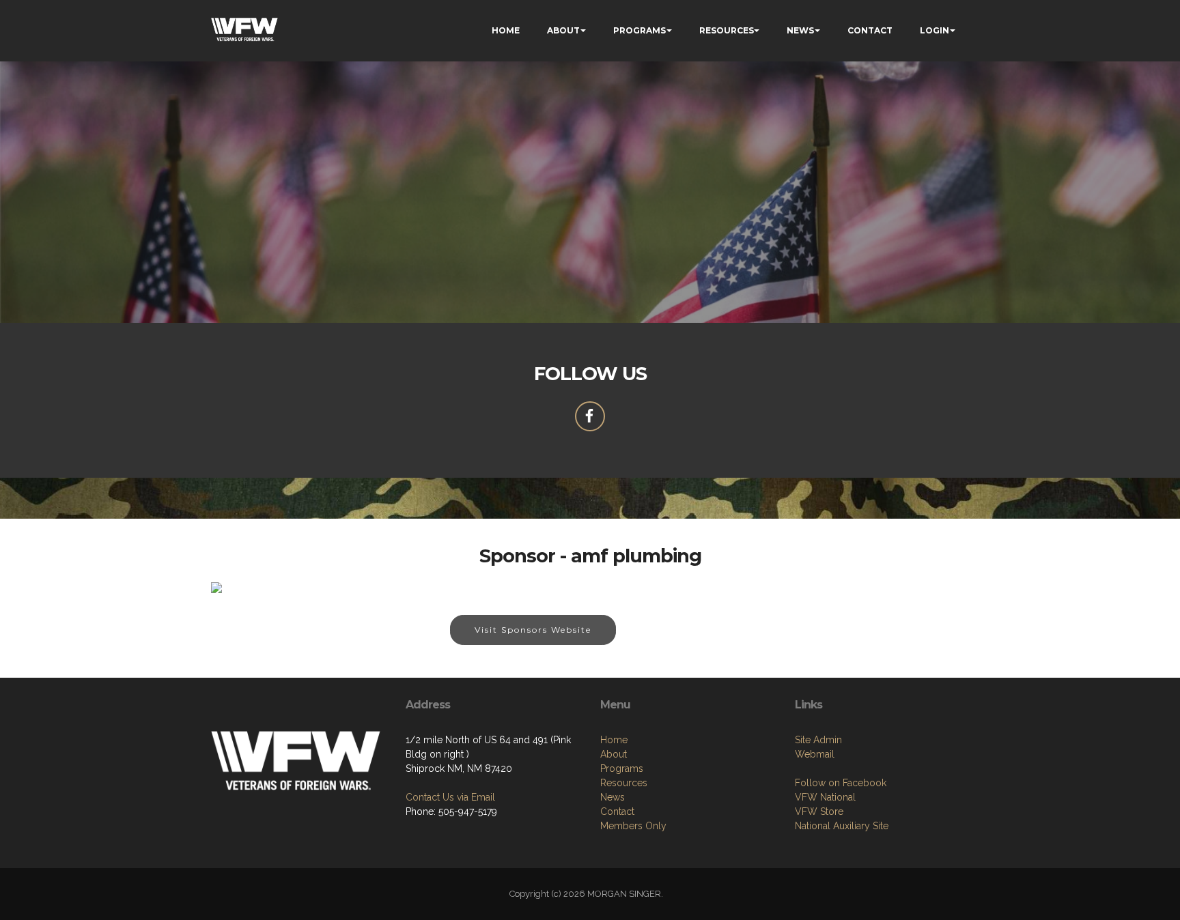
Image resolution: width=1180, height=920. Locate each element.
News (612, 797)
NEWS (800, 30)
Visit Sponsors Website (533, 629)
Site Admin (818, 739)
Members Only (633, 825)
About (613, 754)
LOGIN (934, 30)
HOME (506, 30)
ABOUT (563, 30)
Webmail (814, 754)
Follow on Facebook (840, 782)
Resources (623, 782)
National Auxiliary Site (841, 825)
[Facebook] (590, 416)
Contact (617, 811)
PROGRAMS (639, 30)
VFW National (825, 797)
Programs (621, 768)
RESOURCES (726, 30)
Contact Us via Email (450, 797)
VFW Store (819, 811)
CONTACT (870, 30)
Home (614, 739)
